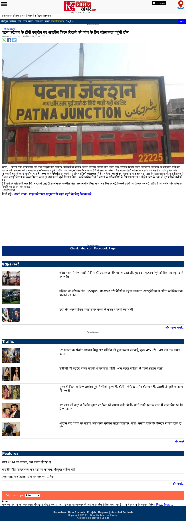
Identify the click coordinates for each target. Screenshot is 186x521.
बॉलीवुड (4, 21)
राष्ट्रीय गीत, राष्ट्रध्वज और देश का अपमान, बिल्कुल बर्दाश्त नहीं (38, 469)
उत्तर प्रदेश (28, 21)
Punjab (91, 512)
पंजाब (47, 21)
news (12, 29)
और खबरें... (178, 483)
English (70, 21)
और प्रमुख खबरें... (174, 327)
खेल (19, 21)
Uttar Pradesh (76, 512)
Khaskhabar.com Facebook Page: (93, 248)
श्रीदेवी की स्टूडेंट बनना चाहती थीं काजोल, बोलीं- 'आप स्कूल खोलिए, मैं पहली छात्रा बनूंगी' (111, 368)
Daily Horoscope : (15, 495)
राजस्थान (39, 21)
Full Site (104, 517)
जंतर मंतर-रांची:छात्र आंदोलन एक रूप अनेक (28, 477)
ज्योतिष (12, 21)
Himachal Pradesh (121, 512)
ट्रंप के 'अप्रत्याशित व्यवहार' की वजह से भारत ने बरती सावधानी (96, 309)
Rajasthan (59, 512)
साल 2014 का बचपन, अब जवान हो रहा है (26, 462)
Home (5, 29)
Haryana (103, 512)
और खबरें (179, 441)
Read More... (164, 504)
